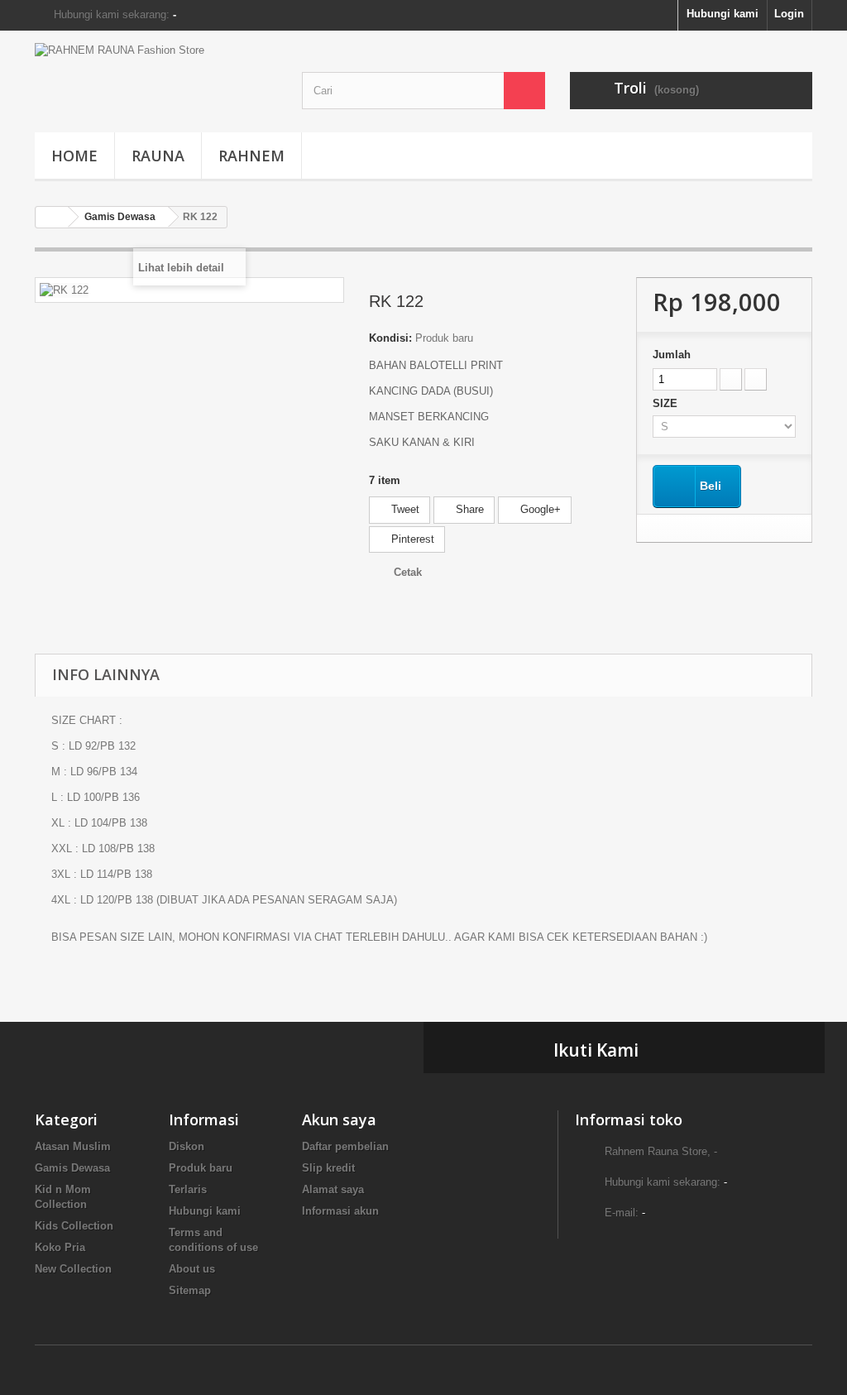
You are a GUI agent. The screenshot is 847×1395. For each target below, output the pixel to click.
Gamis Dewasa (72, 1168)
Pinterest (411, 539)
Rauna (158, 155)
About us (192, 1269)
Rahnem (251, 155)
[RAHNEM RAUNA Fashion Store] (156, 77)
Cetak (408, 572)
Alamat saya (333, 1189)
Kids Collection (74, 1226)
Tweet (403, 509)
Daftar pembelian (345, 1146)
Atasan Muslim (73, 1146)
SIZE (667, 403)
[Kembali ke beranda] (52, 217)
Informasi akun (340, 1211)
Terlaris (188, 1189)
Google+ (539, 509)
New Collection (73, 1269)
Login (789, 13)
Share (468, 509)
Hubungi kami (722, 13)
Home (74, 155)
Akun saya (339, 1119)
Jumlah (672, 354)
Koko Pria (60, 1247)
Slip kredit (328, 1168)
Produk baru (200, 1168)
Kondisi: (390, 338)
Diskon (186, 1146)
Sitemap (190, 1290)
